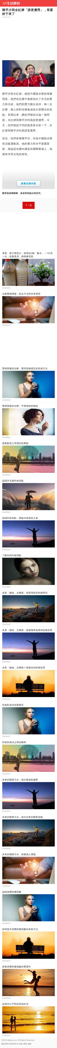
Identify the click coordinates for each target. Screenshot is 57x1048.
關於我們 (5, 1044)
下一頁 (28, 205)
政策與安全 (14, 1044)
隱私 (25, 1044)
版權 (29, 1044)
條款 (21, 1044)
